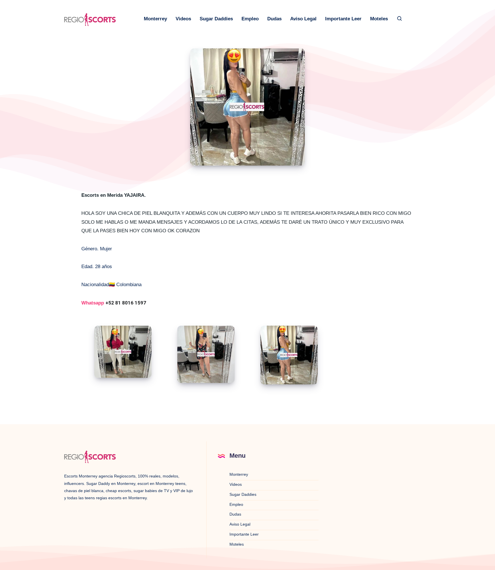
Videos (183, 18)
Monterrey (155, 18)
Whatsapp (113, 303)
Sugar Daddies (216, 18)
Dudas (274, 18)
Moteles (379, 18)
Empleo (250, 18)
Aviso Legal (303, 18)
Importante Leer (343, 18)
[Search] (399, 19)
